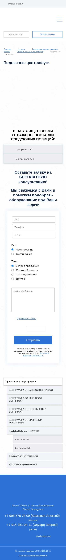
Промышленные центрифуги (21, 381)
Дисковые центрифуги (23, 464)
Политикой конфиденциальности (36, 354)
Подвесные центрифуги (24, 431)
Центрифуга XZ (22, 439)
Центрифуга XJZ (22, 448)
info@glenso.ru (16, 3)
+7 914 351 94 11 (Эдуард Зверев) (32, 524)
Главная (7, 49)
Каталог (21, 49)
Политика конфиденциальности (33, 555)
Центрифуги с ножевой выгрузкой (31, 390)
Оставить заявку (47, 34)
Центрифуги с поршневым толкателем (25, 421)
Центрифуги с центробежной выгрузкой (27, 410)
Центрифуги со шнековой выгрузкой (25, 399)
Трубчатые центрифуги (23, 456)
